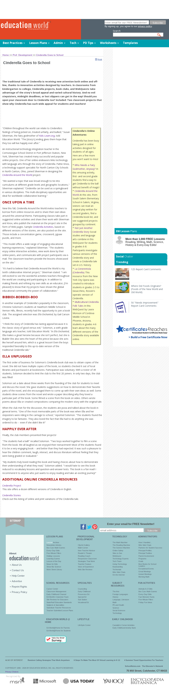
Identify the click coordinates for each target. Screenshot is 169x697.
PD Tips (88, 42)
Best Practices (12, 42)
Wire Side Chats (119, 572)
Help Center (18, 575)
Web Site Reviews (85, 570)
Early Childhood (84, 591)
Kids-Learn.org (47, 135)
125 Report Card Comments (146, 269)
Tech (73, 42)
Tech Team (117, 561)
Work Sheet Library (54, 570)
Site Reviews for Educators (57, 600)
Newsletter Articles (54, 545)
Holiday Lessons (53, 556)
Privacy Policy (19, 592)
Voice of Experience (86, 567)
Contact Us (18, 570)
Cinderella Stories (11, 495)
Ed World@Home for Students (59, 631)
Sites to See (117, 553)
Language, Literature (121, 600)
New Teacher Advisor (86, 551)
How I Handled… (145, 542)
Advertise (17, 581)
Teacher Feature (84, 564)
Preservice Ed (83, 594)
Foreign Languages (120, 594)
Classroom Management (56, 591)
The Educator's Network (152, 666)
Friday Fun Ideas (145, 602)
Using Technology (120, 564)
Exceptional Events (146, 569)
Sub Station (82, 600)
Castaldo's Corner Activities (124, 625)
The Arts (116, 591)
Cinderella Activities (43, 226)
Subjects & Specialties (55, 605)
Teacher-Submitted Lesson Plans (60, 610)
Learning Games (53, 559)
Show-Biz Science (54, 567)
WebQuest (117, 556)
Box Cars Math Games (56, 548)
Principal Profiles (145, 551)
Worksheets (108, 42)
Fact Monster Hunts (146, 597)
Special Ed (82, 597)
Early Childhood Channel (56, 594)
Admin (58, 42)
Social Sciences (119, 610)
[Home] (25, 26)
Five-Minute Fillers (54, 553)
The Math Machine (120, 542)
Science (116, 608)
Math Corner (83, 548)
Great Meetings (144, 571)
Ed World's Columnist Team (57, 597)
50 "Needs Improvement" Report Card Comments (144, 304)
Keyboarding (118, 567)
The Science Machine (121, 548)
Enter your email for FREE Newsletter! (130, 524)
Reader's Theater (85, 553)
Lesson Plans (38, 42)
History (115, 597)
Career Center (52, 589)
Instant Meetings (145, 574)
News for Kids (52, 564)
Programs (142, 559)
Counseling (82, 589)
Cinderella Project (11, 485)
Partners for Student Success (150, 548)
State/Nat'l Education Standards (59, 602)
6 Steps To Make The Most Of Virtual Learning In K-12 (97, 660)
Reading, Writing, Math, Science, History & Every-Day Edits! (145, 242)
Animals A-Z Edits (145, 589)
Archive (55, 542)
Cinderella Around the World (17, 175)
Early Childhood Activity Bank (124, 628)
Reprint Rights (19, 586)
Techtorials (117, 570)
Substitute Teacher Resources (59, 608)
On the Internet (119, 575)
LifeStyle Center (84, 625)
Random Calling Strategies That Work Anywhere (49, 660)
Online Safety (118, 551)
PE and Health (118, 605)
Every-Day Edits (53, 551)
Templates (130, 42)
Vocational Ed (83, 602)
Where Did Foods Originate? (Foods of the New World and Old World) (147, 289)
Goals (140, 561)
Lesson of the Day (54, 561)
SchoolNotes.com (132, 666)
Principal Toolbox (145, 553)
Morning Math (143, 577)
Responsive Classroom (87, 559)
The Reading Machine (121, 545)
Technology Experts (121, 559)
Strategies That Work (86, 561)
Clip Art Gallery (84, 545)
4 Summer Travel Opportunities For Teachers (143, 660)
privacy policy (145, 26)
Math (115, 602)
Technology (117, 613)
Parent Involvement (146, 556)
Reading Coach (84, 556)
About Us (17, 564)
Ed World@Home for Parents (58, 628)
